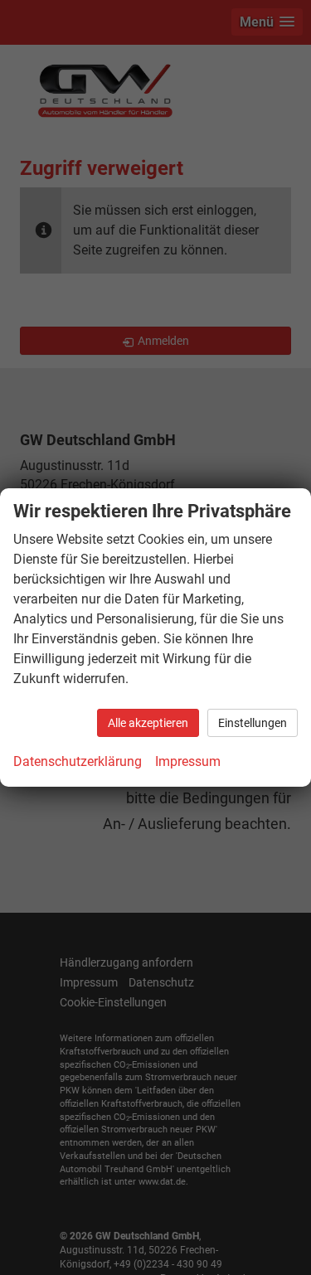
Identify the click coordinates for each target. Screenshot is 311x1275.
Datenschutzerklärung (77, 761)
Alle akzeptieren (148, 723)
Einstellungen (252, 723)
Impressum (188, 761)
